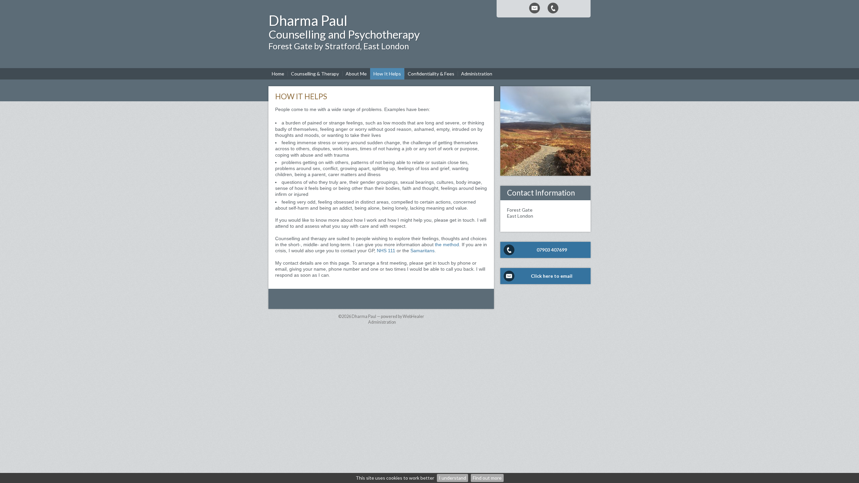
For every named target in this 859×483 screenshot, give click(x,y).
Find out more (487, 478)
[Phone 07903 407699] (553, 8)
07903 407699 (552, 250)
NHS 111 (386, 250)
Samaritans (422, 250)
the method (447, 244)
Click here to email (551, 276)
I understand (452, 478)
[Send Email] (534, 8)
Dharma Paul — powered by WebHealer (388, 316)
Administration (382, 322)
